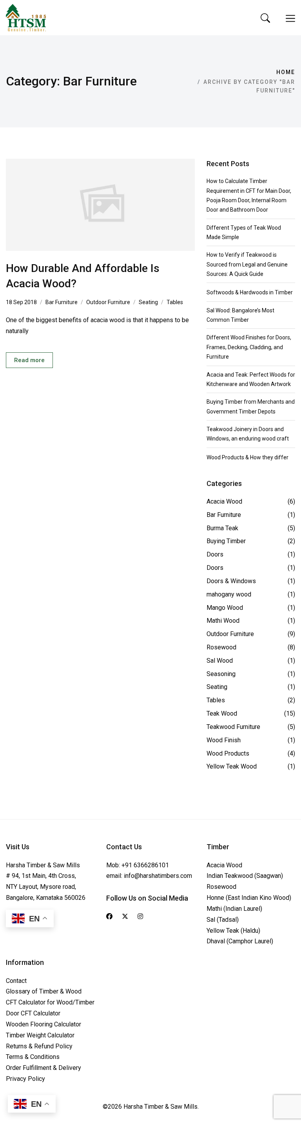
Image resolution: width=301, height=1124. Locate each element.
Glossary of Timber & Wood (44, 991)
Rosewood (221, 647)
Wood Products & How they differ (247, 457)
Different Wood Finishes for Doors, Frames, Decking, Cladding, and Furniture (249, 347)
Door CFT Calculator (33, 1013)
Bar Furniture (61, 302)
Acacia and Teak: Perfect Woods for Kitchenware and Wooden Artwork (251, 379)
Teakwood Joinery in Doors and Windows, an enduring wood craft (248, 434)
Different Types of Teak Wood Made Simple (244, 232)
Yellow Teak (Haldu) (233, 930)
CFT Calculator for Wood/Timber (50, 1002)
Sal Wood (220, 660)
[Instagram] (140, 916)
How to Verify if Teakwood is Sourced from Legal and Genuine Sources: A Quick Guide (247, 264)
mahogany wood (229, 594)
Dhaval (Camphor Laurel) (240, 941)
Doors (215, 554)
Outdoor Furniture (108, 302)
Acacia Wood (224, 501)
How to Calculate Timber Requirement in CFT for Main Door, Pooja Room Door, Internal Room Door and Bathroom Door (249, 195)
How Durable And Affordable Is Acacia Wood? (83, 276)
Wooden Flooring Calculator (43, 1024)
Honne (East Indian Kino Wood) (249, 897)
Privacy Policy (25, 1078)
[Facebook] (109, 916)
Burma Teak (222, 528)
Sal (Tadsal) (223, 919)
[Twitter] (125, 916)
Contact (16, 980)
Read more (29, 360)
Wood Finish (224, 740)
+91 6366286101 (145, 865)
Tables (175, 302)
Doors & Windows (231, 581)
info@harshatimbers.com (158, 875)
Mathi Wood (223, 620)
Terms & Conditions (33, 1057)
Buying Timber (226, 541)
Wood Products (228, 753)
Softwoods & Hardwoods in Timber (250, 292)
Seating (148, 302)
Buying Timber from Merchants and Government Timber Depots (251, 406)
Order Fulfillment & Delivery (43, 1067)
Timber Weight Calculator (40, 1035)
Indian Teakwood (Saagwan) (245, 875)
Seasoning (221, 674)
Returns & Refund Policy (39, 1046)
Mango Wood (225, 607)
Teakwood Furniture (233, 727)
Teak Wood (222, 713)
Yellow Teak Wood (232, 766)
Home (285, 72)
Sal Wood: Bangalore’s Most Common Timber (240, 315)
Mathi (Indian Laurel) (234, 908)
